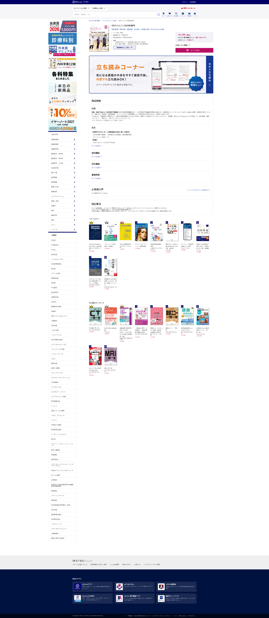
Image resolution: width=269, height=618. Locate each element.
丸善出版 (54, 325)
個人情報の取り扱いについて (142, 616)
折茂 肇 (114, 29)
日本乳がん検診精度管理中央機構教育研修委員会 (62, 485)
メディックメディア (57, 495)
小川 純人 (137, 29)
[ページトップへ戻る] (263, 614)
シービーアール (56, 335)
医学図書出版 (55, 401)
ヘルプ (175, 616)
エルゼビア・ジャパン (58, 392)
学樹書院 (54, 455)
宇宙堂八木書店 (56, 425)
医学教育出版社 (56, 429)
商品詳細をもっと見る (123, 47)
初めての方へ (126, 564)
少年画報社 (55, 382)
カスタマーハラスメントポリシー (161, 616)
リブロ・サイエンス (57, 415)
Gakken (53, 302)
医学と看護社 (55, 450)
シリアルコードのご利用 (152, 564)
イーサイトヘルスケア (58, 434)
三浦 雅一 (144, 29)
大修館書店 (55, 533)
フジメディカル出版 (57, 349)
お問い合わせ (182, 616)
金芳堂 (53, 283)
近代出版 (54, 510)
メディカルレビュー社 (58, 344)
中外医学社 (55, 245)
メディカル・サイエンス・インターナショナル (62, 465)
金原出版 (54, 254)
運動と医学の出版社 (57, 538)
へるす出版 (55, 330)
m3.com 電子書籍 (94, 20)
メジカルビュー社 (57, 259)
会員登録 (193, 2)
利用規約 (130, 616)
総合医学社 (55, 292)
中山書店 (54, 287)
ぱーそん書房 (55, 475)
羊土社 (53, 250)
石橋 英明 (130, 29)
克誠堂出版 (55, 297)
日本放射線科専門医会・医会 (60, 505)
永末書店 (54, 480)
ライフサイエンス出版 (58, 396)
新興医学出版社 (56, 306)
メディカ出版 (55, 273)
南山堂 (53, 269)
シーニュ (54, 406)
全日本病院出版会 (57, 340)
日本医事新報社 (56, 264)
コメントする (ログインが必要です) (198, 190)
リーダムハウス (56, 387)
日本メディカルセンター (59, 316)
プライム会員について (80, 564)
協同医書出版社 (56, 514)
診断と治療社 (55, 368)
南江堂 (53, 439)
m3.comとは (191, 616)
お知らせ (137, 564)
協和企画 (54, 363)
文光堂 (53, 240)
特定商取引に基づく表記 (99, 564)
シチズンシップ (56, 524)
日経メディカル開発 (57, 411)
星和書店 (54, 500)
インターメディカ (57, 354)
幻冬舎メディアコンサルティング (62, 470)
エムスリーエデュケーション (60, 377)
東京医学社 (55, 459)
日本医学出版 (55, 519)
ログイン (185, 2)
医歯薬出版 (55, 278)
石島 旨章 (122, 29)
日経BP (53, 311)
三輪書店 (54, 321)
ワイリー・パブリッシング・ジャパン (62, 444)
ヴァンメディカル (57, 373)
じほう (53, 358)
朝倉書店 (54, 491)
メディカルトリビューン (59, 529)
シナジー (54, 420)
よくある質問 (114, 564)
